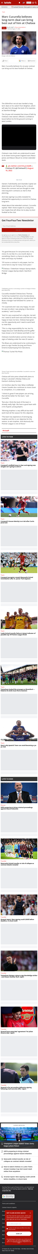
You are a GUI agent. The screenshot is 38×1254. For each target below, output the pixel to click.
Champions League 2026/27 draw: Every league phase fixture (19, 1145)
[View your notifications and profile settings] (19, 2)
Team (3, 12)
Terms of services (23, 235)
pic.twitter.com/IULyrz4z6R (19, 166)
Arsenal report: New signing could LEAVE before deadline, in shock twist (19, 1178)
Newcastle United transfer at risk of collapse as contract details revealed (17, 1160)
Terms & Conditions (17, 1241)
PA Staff (11, 27)
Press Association (20, 27)
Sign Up (19, 1234)
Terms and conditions (8, 1203)
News (4, 28)
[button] (2, 2)
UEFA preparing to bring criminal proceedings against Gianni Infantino (18, 1152)
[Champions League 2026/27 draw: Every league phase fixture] (19, 1138)
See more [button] (19, 180)
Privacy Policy (25, 1240)
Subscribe (29, 2)
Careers (4, 1223)
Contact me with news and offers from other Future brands (19, 1228)
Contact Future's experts (9, 1207)
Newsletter (32, 61)
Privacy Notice (25, 237)
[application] (19, 136)
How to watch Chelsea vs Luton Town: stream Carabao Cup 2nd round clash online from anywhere (18, 1169)
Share (6, 61)
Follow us (23, 61)
